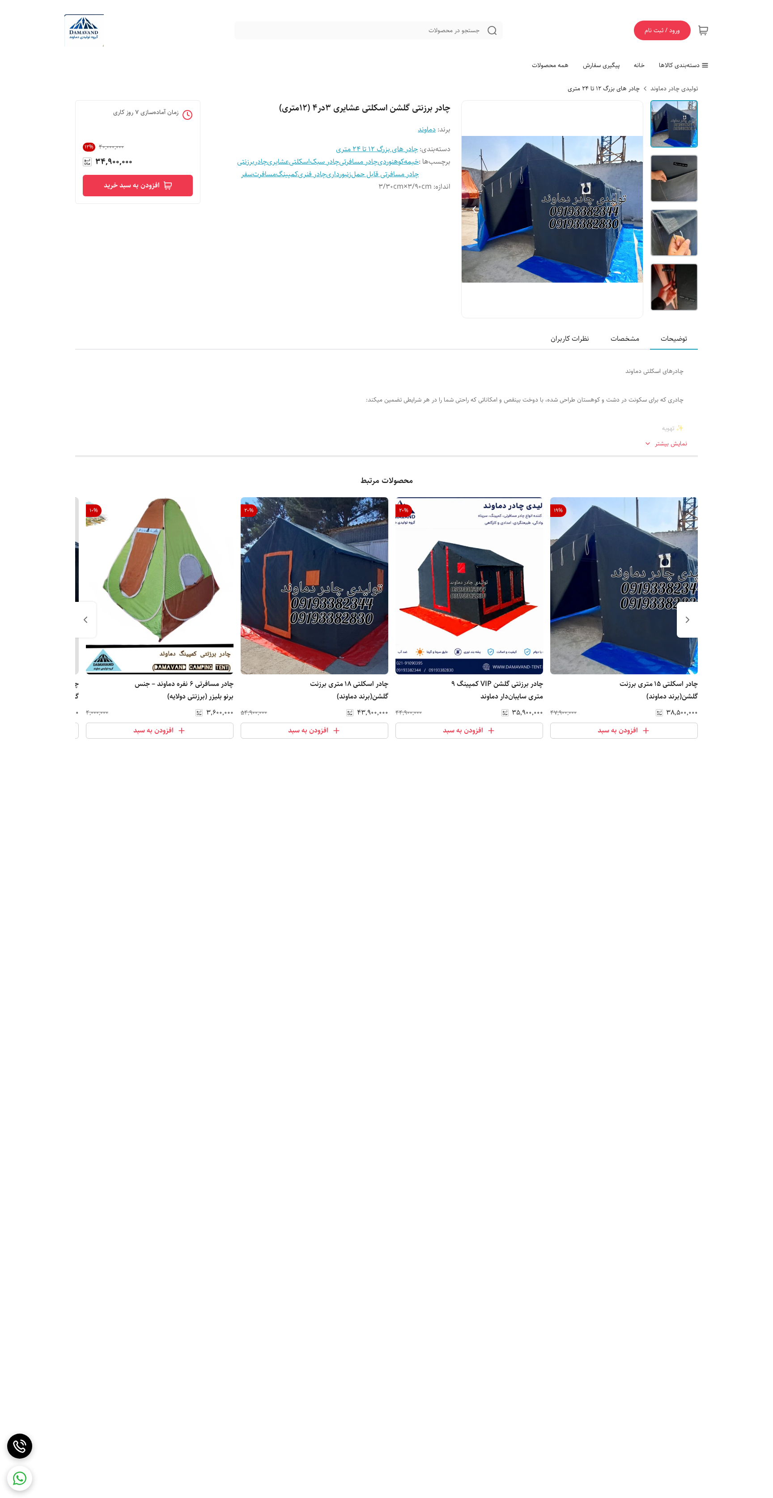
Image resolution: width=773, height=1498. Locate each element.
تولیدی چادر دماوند (674, 88)
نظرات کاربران (570, 338)
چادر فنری (312, 174)
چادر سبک (324, 161)
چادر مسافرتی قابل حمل (385, 174)
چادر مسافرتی (358, 161)
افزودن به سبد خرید (132, 185)
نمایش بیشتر (671, 444)
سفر (247, 174)
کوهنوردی (391, 161)
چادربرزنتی (252, 161)
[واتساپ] (19, 1478)
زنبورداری (338, 174)
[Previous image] (474, 209)
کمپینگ (287, 174)
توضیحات (674, 338)
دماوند (427, 129)
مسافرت (264, 174)
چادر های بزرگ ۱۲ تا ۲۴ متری (604, 88)
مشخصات (625, 338)
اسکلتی (299, 161)
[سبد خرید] (703, 30)
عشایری (278, 161)
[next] (85, 620)
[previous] (687, 620)
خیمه (411, 161)
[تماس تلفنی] (19, 1446)
